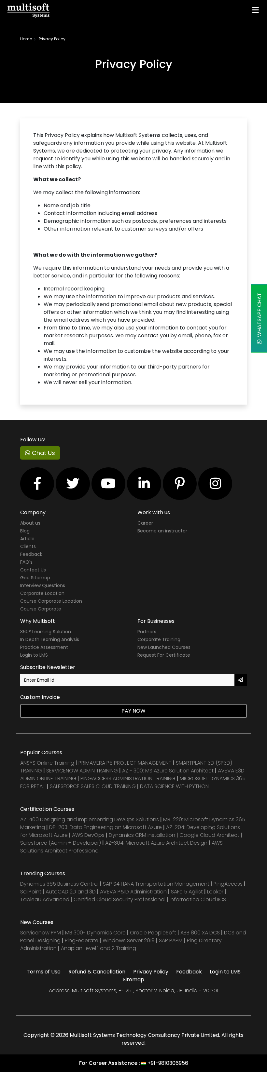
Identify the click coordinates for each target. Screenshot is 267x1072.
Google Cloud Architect (210, 835)
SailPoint (31, 891)
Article (27, 538)
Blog (25, 531)
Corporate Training (158, 639)
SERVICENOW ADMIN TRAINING (82, 770)
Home (26, 39)
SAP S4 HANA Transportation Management (157, 884)
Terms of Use (44, 971)
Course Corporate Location (51, 601)
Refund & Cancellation (96, 971)
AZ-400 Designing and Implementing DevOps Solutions (89, 819)
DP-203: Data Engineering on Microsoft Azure (106, 827)
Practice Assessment (44, 647)
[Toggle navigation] (255, 9)
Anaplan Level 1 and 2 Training (98, 948)
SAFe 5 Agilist (187, 891)
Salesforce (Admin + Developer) (60, 843)
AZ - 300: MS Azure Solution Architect (168, 770)
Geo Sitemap (35, 577)
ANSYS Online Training (47, 763)
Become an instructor (162, 531)
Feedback (31, 554)
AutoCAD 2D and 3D (71, 891)
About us (30, 523)
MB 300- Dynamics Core (95, 932)
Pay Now (133, 711)
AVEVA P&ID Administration (133, 891)
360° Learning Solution (45, 631)
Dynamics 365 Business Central (59, 884)
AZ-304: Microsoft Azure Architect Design (157, 843)
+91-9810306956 (168, 1063)
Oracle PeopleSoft (153, 932)
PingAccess (228, 884)
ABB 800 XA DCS (200, 932)
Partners (146, 631)
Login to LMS (34, 655)
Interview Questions (42, 585)
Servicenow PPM (41, 932)
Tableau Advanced (45, 899)
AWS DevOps (89, 835)
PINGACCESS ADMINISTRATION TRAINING (128, 778)
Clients (28, 546)
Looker (215, 891)
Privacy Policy (150, 971)
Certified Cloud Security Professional (119, 899)
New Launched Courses (163, 647)
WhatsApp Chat (259, 316)
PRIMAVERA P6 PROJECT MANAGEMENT (125, 763)
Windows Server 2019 (129, 940)
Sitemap (133, 979)
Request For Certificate (163, 655)
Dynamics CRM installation (142, 835)
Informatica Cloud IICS (198, 899)
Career (145, 523)
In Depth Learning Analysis (49, 639)
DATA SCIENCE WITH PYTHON (174, 786)
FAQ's (26, 562)
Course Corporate (40, 609)
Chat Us (42, 453)
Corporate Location (42, 593)
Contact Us (33, 570)
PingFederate (82, 940)
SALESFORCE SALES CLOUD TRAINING (93, 786)
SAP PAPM (171, 940)
